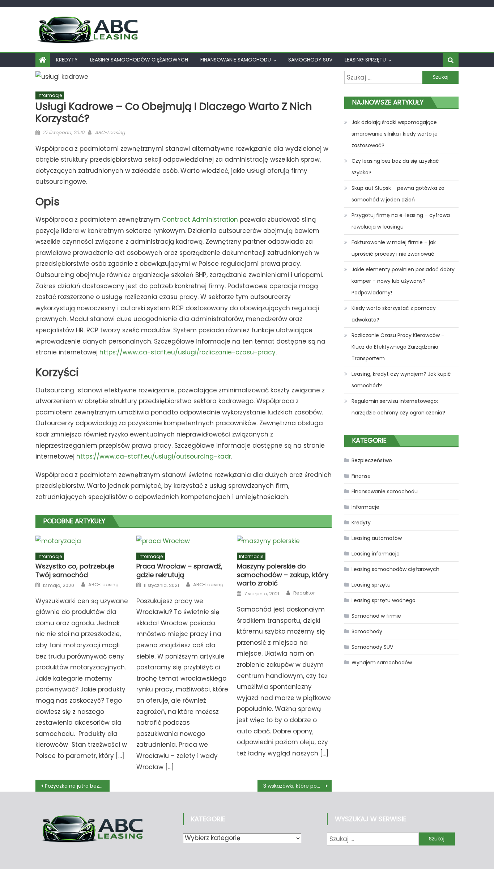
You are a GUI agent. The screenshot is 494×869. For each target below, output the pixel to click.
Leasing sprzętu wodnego (384, 600)
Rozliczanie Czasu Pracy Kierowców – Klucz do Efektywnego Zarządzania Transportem (398, 347)
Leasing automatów (377, 538)
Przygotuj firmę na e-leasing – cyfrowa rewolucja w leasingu (401, 221)
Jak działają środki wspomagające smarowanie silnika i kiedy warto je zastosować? (395, 134)
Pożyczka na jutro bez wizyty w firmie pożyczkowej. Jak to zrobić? (77, 785)
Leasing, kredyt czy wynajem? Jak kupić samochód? (401, 379)
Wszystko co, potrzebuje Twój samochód (74, 570)
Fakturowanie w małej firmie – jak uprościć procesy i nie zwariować (394, 248)
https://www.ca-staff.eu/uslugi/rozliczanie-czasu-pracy (187, 352)
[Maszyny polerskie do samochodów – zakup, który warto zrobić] (284, 541)
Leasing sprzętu (365, 59)
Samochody (367, 631)
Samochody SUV (310, 59)
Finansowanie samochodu (235, 59)
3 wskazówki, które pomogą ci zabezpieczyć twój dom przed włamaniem (297, 785)
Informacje (50, 95)
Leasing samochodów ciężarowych (139, 59)
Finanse (361, 476)
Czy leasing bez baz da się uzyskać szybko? (395, 166)
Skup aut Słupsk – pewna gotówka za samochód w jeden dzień (398, 193)
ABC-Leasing (110, 132)
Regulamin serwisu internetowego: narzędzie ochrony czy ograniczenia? (398, 406)
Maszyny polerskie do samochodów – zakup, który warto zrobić (282, 574)
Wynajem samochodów (382, 662)
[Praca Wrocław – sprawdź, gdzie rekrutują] (183, 541)
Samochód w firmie (376, 615)
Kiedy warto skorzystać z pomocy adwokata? (394, 313)
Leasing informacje (376, 553)
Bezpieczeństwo (372, 460)
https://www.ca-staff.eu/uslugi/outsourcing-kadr (153, 456)
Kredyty (67, 59)
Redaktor (304, 593)
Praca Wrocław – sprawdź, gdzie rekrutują (179, 570)
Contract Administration (200, 219)
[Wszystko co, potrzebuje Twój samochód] (82, 541)
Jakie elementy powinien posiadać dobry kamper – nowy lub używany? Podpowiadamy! (403, 281)
